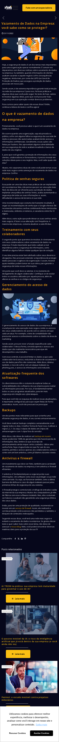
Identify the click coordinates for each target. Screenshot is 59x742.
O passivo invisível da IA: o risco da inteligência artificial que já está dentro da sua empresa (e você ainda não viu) (29, 641)
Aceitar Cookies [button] (41, 733)
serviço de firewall (23, 508)
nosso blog (16, 526)
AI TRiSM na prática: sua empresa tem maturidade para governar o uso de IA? (28, 587)
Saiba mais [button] (41, 724)
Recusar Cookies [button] (17, 733)
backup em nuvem (43, 436)
